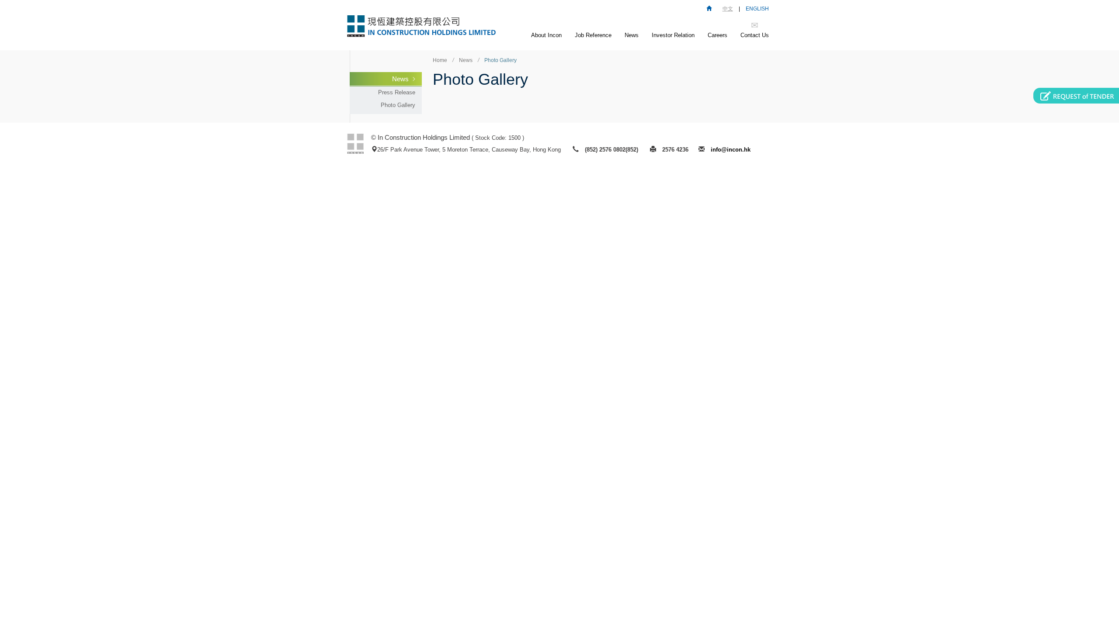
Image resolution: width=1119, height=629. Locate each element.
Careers (717, 35)
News (400, 79)
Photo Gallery (398, 105)
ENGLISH (757, 9)
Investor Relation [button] (673, 35)
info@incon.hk (731, 149)
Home (440, 60)
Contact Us (754, 35)
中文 (728, 9)
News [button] (632, 35)
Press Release (396, 92)
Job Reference (593, 35)
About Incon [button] (546, 35)
